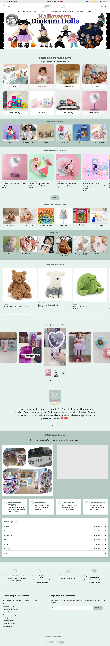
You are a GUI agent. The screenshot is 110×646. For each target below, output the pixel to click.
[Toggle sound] (63, 363)
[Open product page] (11, 132)
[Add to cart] (63, 373)
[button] (21, 6)
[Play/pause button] (46, 331)
